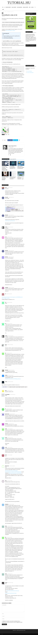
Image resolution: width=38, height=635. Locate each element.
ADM (6, 187)
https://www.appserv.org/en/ (10, 30)
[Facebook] (9, 154)
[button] (35, 7)
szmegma (6, 287)
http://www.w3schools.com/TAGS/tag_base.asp (13, 378)
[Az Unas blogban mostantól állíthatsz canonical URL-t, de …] (13, 163)
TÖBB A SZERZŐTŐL (13, 159)
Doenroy (6, 256)
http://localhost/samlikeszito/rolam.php (12, 590)
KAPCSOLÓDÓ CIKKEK (5, 159)
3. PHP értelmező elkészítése (8, 38)
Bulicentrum (7, 465)
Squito (6, 381)
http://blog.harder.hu (10, 147)
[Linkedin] (10, 154)
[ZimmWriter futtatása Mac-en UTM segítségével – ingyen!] (20, 173)
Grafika (32, 7)
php (8, 134)
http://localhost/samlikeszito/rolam (10, 593)
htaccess (6, 134)
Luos (6, 236)
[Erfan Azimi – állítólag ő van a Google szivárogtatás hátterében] (5, 173)
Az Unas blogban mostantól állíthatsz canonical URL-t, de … (13, 167)
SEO (2, 7)
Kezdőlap (3, 11)
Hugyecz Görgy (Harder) (12, 145)
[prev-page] (2, 181)
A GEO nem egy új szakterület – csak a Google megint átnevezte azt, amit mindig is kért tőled (5, 168)
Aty (5, 537)
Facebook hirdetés (8, 7)
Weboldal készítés (25, 7)
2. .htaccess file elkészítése (7, 37)
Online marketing (19, 7)
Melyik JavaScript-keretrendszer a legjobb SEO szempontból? (20, 167)
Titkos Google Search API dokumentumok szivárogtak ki (13, 178)
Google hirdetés (14, 7)
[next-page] (3, 181)
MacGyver (6, 370)
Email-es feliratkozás (30, 72)
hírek (29, 7)
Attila (6, 428)
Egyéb (3, 9)
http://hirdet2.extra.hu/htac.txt (10, 220)
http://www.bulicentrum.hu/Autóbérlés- (15, 473)
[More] (19, 140)
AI (4, 7)
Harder (6, 335)
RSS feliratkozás (29, 71)
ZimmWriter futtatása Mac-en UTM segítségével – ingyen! (20, 178)
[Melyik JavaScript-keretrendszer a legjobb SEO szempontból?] (20, 163)
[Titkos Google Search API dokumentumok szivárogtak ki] (13, 173)
